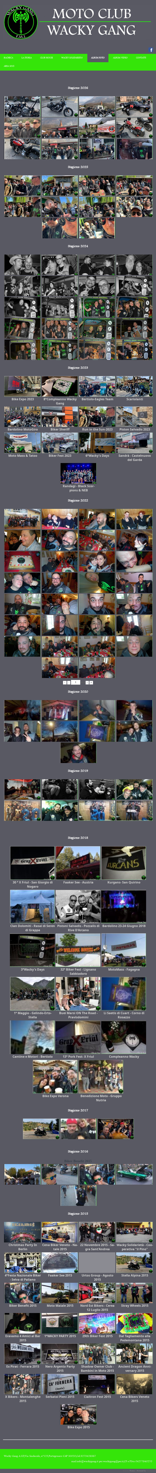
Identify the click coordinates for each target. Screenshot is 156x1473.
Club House (46, 58)
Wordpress (150, 1471)
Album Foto (98, 58)
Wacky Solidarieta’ (72, 58)
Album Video (120, 58)
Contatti (141, 58)
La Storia (26, 58)
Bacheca (8, 58)
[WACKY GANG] (78, 39)
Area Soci (9, 66)
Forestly (126, 1471)
